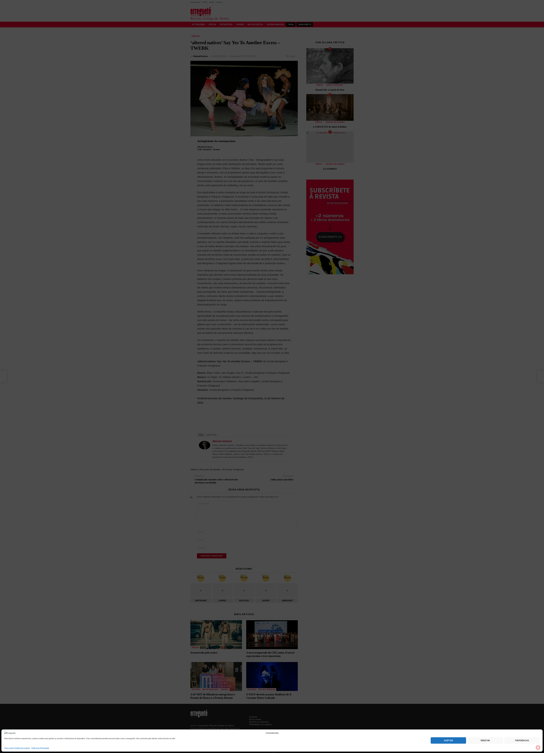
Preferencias (522, 740)
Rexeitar (485, 740)
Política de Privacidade (40, 748)
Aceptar (448, 740)
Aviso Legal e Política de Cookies (17, 748)
